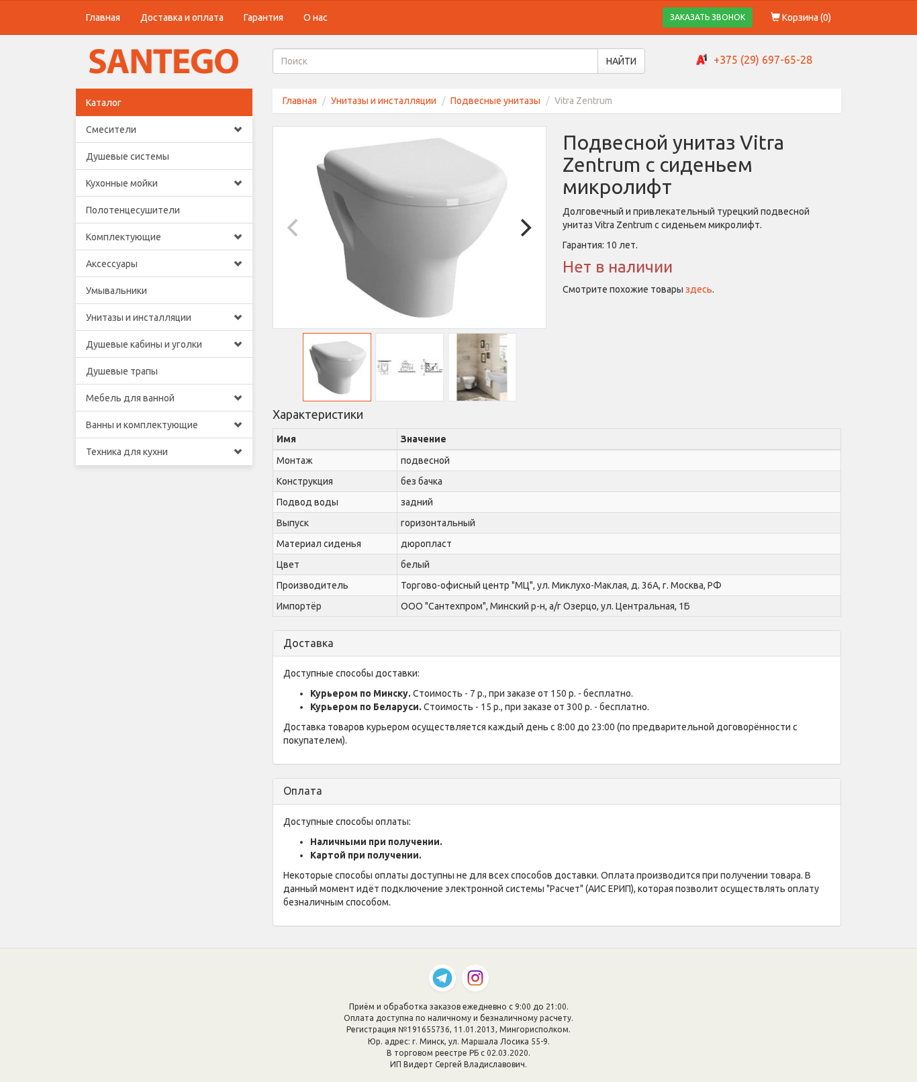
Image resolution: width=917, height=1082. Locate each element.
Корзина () (805, 17)
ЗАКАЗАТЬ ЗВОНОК (707, 17)
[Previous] (294, 227)
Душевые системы (127, 156)
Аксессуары (112, 263)
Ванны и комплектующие (142, 425)
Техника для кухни (127, 451)
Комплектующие (123, 237)
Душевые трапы (122, 371)
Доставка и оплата (182, 17)
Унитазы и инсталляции (138, 317)
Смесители (111, 129)
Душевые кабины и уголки (144, 344)
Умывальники (116, 290)
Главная (103, 17)
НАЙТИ (621, 61)
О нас (315, 17)
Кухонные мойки (122, 183)
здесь (698, 289)
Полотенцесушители (133, 210)
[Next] (524, 227)
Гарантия (263, 17)
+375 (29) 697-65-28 (763, 60)
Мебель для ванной (130, 398)
